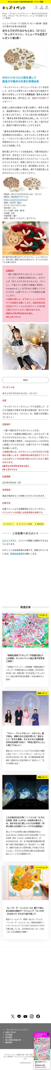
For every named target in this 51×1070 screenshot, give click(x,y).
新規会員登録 (16, 553)
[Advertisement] (25, 580)
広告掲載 (8, 1034)
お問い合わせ (10, 1032)
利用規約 (8, 1037)
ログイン (6, 540)
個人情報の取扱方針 (13, 1040)
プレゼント (9, 524)
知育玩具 (39, 524)
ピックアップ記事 (25, 524)
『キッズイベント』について (16, 1029)
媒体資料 (8, 1042)
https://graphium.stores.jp (15, 199)
